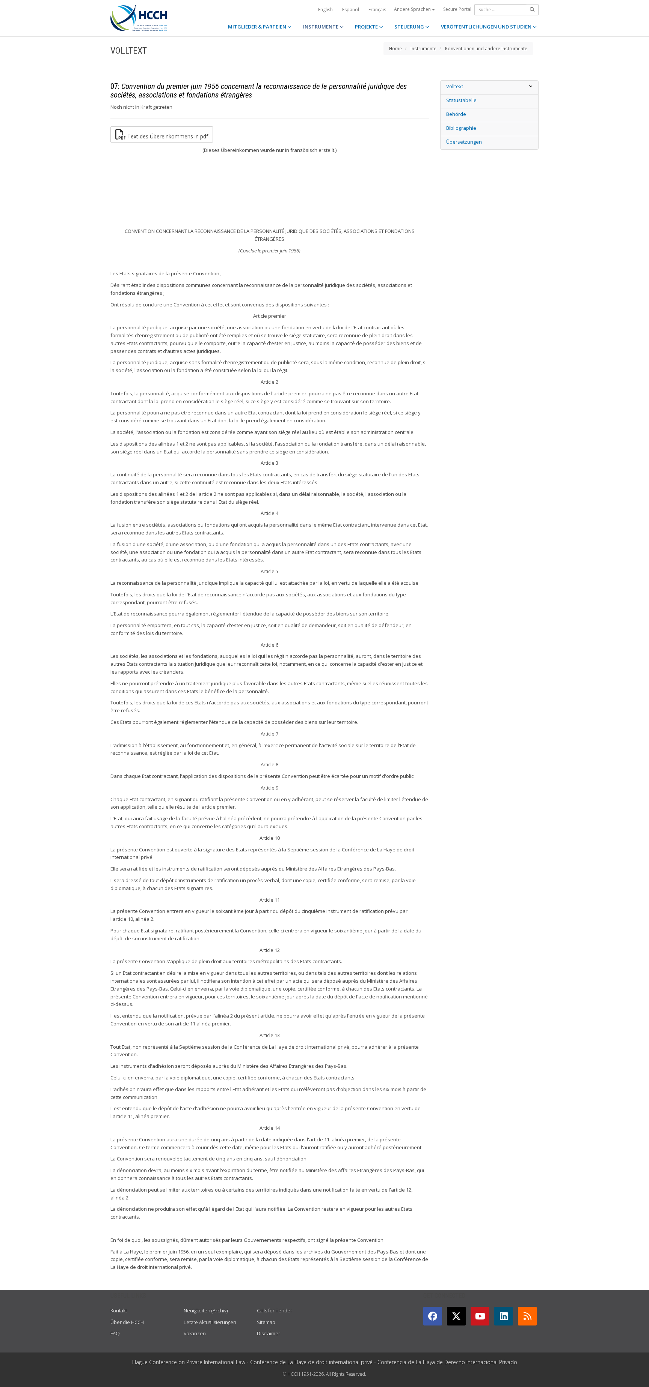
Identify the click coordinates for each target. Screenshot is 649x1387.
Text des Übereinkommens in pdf (167, 136)
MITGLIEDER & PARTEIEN (257, 26)
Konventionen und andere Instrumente (486, 48)
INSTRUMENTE (321, 26)
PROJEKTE (367, 26)
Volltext (454, 86)
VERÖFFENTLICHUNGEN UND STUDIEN (487, 26)
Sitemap (266, 1322)
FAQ (115, 1333)
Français (377, 9)
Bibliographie (461, 128)
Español (350, 9)
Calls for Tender (274, 1310)
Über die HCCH (127, 1322)
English (325, 9)
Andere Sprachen (413, 9)
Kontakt (118, 1310)
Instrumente (423, 48)
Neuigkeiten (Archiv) (206, 1310)
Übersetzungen (464, 141)
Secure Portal (457, 9)
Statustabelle (461, 100)
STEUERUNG (409, 26)
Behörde (456, 114)
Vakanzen (195, 1333)
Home (395, 48)
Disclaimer (268, 1333)
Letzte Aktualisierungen (210, 1322)
